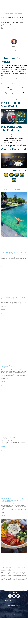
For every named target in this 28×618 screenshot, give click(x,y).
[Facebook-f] (10, 596)
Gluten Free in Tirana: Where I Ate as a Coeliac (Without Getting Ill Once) (13, 568)
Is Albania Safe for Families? (8, 437)
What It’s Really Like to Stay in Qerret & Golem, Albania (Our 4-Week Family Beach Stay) (13, 499)
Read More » (3, 262)
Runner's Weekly (19, 50)
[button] (6, 175)
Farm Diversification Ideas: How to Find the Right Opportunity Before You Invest (13, 298)
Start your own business (14, 605)
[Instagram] (18, 596)
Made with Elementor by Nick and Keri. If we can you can (12, 614)
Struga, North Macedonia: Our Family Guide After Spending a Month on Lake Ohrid (13, 253)
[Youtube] (14, 596)
